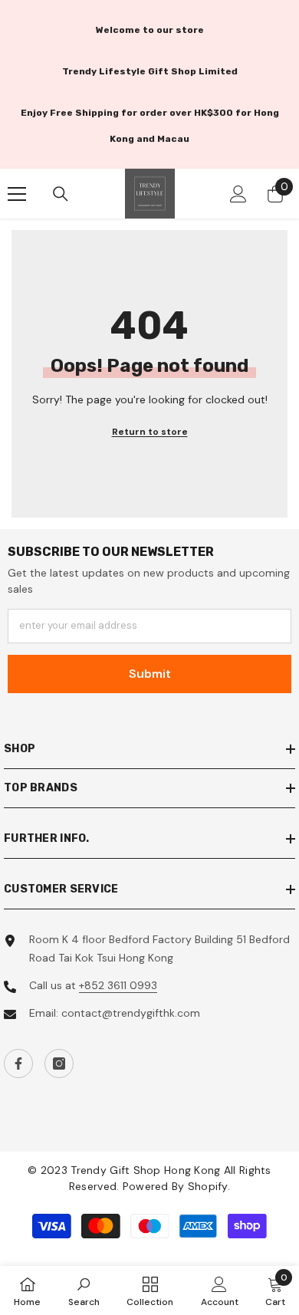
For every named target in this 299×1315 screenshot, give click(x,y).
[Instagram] (59, 1063)
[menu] (17, 194)
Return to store (150, 432)
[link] (84, 1290)
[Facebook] (18, 1063)
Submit (150, 674)
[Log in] (238, 194)
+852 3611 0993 (118, 985)
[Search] (60, 194)
